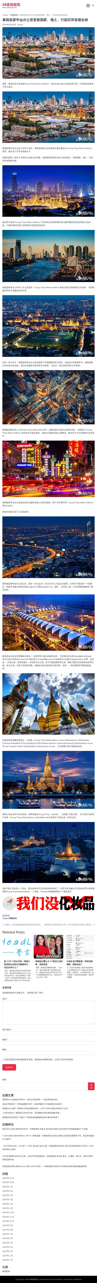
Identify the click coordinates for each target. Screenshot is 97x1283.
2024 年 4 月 (7, 1247)
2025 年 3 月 (7, 1199)
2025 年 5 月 (7, 1195)
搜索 (4, 1079)
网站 (4, 1049)
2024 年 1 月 (7, 1260)
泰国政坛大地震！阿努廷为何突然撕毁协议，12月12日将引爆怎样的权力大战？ (35, 1108)
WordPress (77, 1279)
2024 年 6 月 (7, 1238)
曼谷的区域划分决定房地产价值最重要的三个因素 (67, 1129)
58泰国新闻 (11, 4)
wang (20, 24)
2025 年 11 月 (8, 1178)
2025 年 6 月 (7, 1191)
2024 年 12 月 (8, 1212)
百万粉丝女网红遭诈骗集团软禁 (73, 1166)
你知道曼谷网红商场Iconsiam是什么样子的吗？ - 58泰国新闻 (28, 1166)
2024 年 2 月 (7, 1255)
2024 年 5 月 (7, 1242)
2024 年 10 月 (8, 1221)
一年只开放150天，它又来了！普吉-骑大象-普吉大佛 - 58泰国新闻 (30, 1146)
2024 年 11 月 (8, 1217)
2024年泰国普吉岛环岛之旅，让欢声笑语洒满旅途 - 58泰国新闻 (29, 1156)
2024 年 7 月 (7, 1234)
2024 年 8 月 (7, 1230)
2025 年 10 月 (8, 1182)
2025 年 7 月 (7, 1186)
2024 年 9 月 (7, 1225)
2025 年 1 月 (7, 1208)
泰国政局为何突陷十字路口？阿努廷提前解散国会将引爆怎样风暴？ (30, 1117)
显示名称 (7, 1029)
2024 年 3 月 (7, 1251)
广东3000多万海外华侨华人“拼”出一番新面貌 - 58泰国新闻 (27, 1135)
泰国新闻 (6, 915)
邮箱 (5, 1039)
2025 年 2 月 (7, 1204)
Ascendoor (58, 1279)
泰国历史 (13, 918)
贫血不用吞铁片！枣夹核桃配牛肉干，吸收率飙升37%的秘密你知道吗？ (32, 1104)
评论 (5, 999)
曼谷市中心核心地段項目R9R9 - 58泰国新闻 (20, 1129)
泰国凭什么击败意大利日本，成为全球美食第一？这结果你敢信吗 (29, 1099)
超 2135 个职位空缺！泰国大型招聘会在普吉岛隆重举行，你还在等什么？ (17, 964)
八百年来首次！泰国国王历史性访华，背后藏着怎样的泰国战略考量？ (31, 1113)
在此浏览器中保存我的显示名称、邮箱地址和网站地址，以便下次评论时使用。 (39, 1059)
